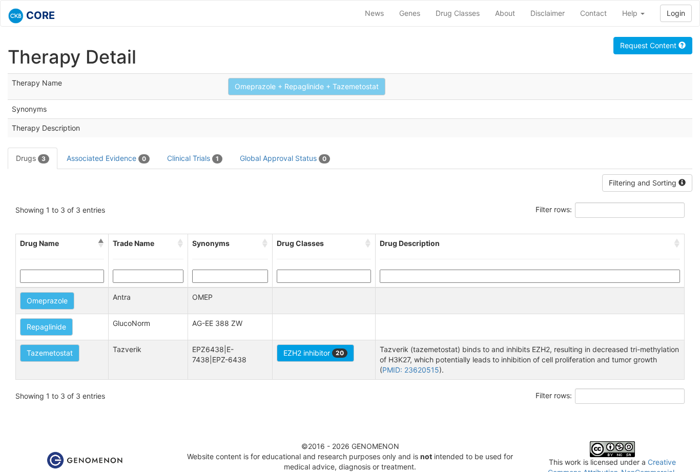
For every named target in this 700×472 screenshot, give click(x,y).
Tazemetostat (50, 352)
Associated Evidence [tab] (106, 158)
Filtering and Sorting (643, 182)
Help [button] (631, 13)
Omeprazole (47, 300)
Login (676, 13)
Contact (593, 13)
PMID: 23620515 (410, 369)
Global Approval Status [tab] (283, 158)
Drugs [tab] (31, 158)
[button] (101, 243)
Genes (409, 13)
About (505, 13)
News (374, 13)
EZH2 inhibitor (313, 352)
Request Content (649, 45)
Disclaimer (547, 13)
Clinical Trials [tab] (193, 158)
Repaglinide (46, 326)
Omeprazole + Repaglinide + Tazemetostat (307, 86)
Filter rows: (554, 209)
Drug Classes (458, 13)
